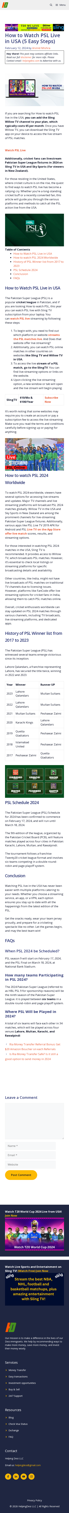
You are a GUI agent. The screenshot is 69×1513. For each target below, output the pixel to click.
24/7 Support (16, 1395)
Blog (11, 1417)
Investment (15, 1383)
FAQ (11, 1436)
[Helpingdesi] (5, 5)
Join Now (11, 1215)
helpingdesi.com (30, 60)
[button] (51, 5)
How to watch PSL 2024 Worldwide (35, 257)
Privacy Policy (34, 1500)
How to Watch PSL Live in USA (32, 253)
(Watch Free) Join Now (33, 1271)
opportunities (28, 1383)
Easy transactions (18, 1376)
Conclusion (20, 274)
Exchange (14, 1430)
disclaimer (26, 57)
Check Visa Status (18, 1423)
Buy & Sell (14, 1389)
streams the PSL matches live (36, 337)
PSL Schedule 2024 (25, 270)
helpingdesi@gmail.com (28, 1465)
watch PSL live (20, 318)
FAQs (16, 278)
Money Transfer (17, 1370)
